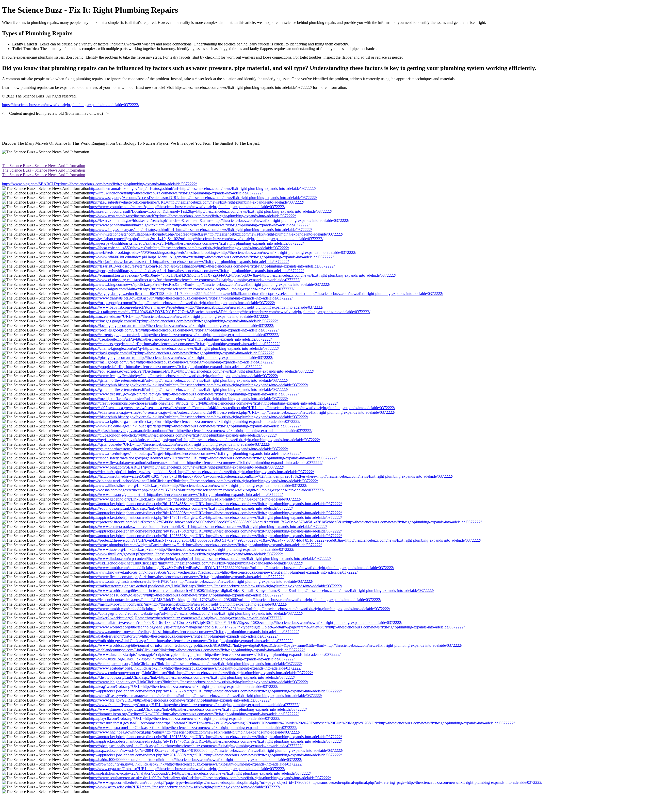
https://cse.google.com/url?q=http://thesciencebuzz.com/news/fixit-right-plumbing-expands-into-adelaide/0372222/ (180, 339)
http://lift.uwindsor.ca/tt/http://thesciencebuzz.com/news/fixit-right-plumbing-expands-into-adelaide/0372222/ (176, 193)
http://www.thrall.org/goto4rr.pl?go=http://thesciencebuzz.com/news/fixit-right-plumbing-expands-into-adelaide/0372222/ (186, 554)
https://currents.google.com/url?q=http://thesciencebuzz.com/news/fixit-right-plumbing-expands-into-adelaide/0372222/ (184, 334)
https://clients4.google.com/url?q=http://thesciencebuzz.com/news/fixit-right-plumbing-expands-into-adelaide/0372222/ (184, 348)
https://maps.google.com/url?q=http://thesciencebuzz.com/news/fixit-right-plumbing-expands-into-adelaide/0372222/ (182, 303)
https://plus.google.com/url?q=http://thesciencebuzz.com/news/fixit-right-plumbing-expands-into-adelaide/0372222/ (181, 357)
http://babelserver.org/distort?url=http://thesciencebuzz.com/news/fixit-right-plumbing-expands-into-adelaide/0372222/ (183, 636)
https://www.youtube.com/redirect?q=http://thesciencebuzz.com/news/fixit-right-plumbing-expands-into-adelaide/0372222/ (187, 207)
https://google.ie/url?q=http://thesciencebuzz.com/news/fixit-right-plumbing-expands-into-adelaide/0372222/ (175, 366)
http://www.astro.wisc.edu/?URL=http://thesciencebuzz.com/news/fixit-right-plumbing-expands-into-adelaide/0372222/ (184, 787)
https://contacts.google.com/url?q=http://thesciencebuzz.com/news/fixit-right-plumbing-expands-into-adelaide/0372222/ (184, 344)
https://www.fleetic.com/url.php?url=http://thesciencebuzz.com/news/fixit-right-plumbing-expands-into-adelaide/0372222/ (186, 577)
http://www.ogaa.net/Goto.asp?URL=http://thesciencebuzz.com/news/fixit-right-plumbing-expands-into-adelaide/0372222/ (187, 769)
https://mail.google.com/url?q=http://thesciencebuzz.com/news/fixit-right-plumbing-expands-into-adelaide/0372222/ (181, 362)
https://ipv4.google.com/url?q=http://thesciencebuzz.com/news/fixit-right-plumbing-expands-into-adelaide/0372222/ (181, 353)
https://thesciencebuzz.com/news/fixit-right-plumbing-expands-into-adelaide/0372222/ (70, 105)
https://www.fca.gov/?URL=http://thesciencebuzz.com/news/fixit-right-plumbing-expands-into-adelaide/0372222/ (180, 700)
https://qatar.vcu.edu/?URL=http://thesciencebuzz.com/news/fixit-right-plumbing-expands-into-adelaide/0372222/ (179, 444)
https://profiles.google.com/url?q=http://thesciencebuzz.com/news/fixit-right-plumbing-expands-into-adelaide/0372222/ (184, 330)
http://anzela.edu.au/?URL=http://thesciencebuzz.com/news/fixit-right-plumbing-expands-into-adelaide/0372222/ (179, 316)
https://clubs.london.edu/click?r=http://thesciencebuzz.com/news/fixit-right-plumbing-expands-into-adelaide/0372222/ (183, 435)
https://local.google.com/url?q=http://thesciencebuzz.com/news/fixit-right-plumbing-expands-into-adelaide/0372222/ (181, 325)
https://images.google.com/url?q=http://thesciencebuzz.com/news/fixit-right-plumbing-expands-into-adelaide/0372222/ (183, 321)
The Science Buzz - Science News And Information (43, 165)
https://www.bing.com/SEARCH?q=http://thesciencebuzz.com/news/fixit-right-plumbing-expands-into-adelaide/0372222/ (99, 184)
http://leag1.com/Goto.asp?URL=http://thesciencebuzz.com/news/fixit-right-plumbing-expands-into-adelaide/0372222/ (183, 686)
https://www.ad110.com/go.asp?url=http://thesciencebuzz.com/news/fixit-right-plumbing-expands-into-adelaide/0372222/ (186, 595)
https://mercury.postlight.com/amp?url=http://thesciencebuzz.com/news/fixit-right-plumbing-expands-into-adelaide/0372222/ (188, 604)
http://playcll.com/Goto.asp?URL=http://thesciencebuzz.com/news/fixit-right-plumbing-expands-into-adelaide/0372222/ (184, 718)
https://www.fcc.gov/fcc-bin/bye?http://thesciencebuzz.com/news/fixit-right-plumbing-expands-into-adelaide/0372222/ (183, 376)
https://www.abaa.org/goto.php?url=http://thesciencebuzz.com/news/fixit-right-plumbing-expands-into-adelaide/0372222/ (186, 494)
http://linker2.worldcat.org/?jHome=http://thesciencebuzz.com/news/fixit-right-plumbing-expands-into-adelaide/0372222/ (185, 618)
